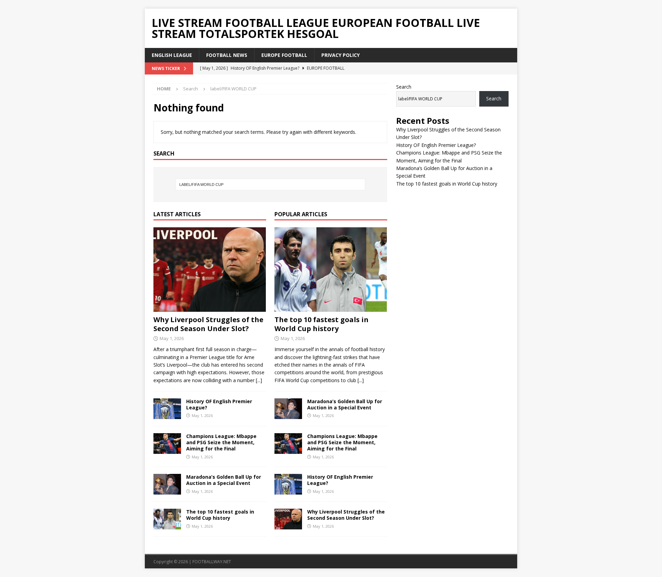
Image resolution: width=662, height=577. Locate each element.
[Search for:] (270, 184)
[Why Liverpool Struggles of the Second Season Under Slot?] (209, 269)
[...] (259, 380)
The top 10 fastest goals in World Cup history (220, 514)
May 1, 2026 (172, 338)
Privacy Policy (340, 55)
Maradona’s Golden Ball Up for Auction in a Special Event (223, 480)
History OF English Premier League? (219, 404)
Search (403, 86)
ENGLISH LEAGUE (172, 55)
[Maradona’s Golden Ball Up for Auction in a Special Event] (167, 484)
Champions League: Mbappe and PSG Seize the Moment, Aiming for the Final (221, 442)
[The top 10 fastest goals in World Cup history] (167, 519)
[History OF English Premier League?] (167, 408)
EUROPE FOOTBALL (284, 55)
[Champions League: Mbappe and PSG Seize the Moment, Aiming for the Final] (167, 443)
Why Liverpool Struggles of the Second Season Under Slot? (208, 324)
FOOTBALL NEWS (226, 55)
